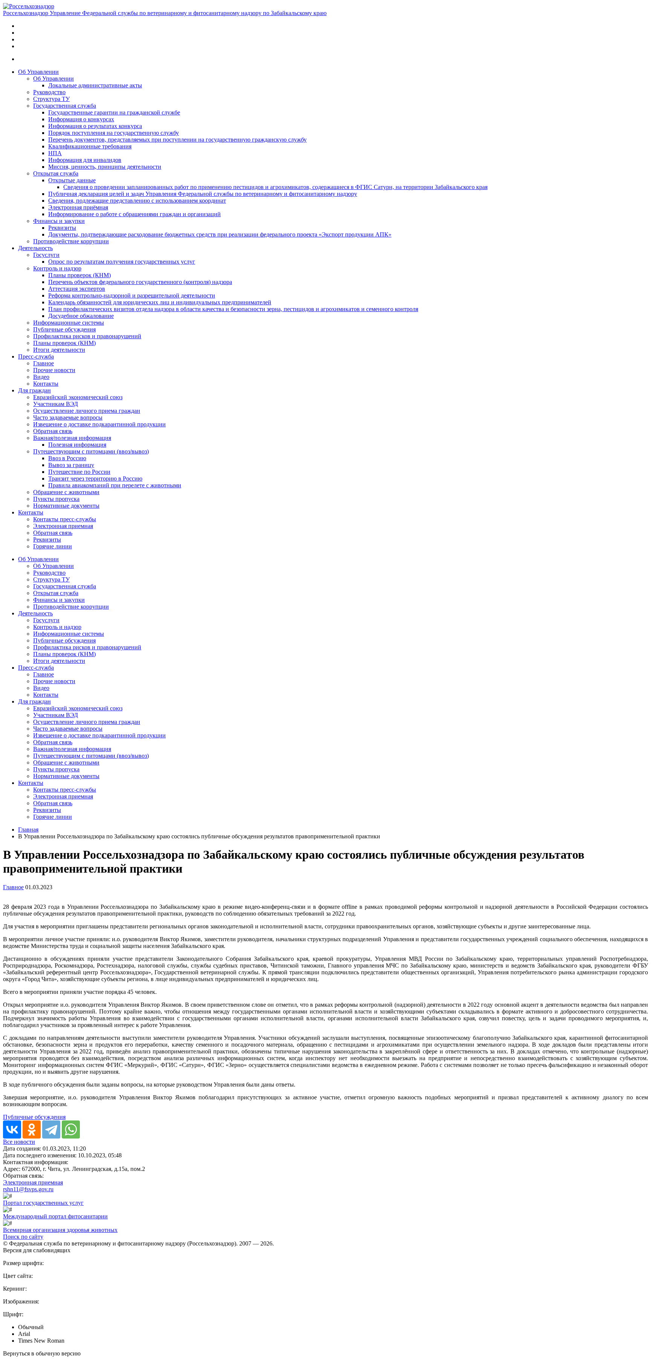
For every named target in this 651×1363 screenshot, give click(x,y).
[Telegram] (51, 1129)
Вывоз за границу (71, 465)
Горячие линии (52, 546)
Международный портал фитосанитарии (55, 1216)
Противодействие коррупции (71, 241)
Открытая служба (55, 173)
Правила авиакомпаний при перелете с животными (114, 485)
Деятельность (35, 248)
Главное (43, 363)
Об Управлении (38, 72)
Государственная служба (64, 105)
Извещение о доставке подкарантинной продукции (99, 424)
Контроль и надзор (57, 268)
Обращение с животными (66, 492)
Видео (41, 377)
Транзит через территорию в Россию (95, 478)
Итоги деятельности (59, 349)
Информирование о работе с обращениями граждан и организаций (134, 214)
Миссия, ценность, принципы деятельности (104, 166)
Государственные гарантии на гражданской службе (114, 112)
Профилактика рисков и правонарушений (87, 336)
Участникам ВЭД (55, 404)
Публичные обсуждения (64, 329)
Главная (28, 829)
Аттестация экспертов (76, 288)
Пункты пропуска (56, 499)
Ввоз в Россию (67, 458)
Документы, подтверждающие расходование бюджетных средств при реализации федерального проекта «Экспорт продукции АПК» (219, 234)
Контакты (45, 383)
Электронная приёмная (78, 207)
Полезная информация (77, 444)
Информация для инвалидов (84, 160)
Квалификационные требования (89, 146)
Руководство (49, 92)
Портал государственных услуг (43, 1203)
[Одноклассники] (32, 1129)
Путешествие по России (79, 472)
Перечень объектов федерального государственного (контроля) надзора (140, 282)
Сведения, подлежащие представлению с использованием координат (137, 200)
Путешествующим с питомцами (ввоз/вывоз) (91, 451)
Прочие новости (54, 370)
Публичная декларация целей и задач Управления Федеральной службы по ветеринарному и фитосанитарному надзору (202, 194)
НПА (55, 153)
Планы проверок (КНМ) (79, 275)
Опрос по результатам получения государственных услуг (121, 261)
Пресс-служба (36, 356)
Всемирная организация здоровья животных (60, 1230)
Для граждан (34, 390)
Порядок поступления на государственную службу (113, 133)
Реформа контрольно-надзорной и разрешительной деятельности (131, 295)
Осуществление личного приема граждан (86, 411)
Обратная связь (52, 431)
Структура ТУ (51, 99)
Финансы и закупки (59, 221)
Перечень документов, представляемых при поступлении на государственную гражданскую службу (177, 139)
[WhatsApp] (71, 1129)
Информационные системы (68, 322)
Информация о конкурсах (81, 119)
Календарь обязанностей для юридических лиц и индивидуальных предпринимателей (159, 302)
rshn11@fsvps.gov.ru (28, 1189)
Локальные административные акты (95, 85)
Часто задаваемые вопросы (67, 417)
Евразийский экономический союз (77, 397)
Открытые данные (72, 180)
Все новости (19, 1142)
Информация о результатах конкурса (95, 126)
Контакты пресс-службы (64, 519)
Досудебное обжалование (81, 316)
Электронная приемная (63, 526)
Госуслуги (46, 255)
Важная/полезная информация (72, 438)
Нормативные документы (66, 505)
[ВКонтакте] (12, 1129)
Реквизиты (62, 227)
